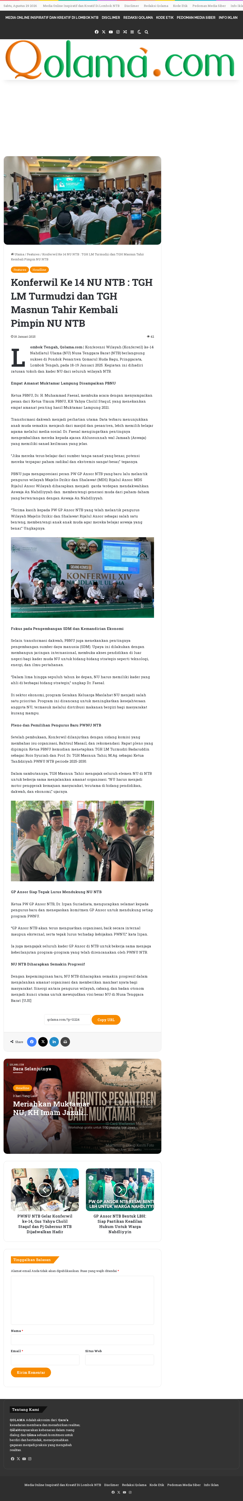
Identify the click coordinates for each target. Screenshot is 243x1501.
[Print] (65, 1042)
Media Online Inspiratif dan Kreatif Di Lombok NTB (81, 6)
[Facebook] (32, 1042)
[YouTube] (24, 1459)
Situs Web (93, 1351)
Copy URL (106, 1020)
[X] (43, 1042)
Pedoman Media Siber (209, 6)
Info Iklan (228, 17)
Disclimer (131, 6)
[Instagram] (30, 1459)
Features (33, 254)
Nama (17, 1331)
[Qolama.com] (121, 60)
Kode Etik (180, 6)
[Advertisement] (121, 120)
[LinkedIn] (54, 1042)
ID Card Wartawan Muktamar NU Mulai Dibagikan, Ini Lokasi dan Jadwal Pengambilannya (49, 1112)
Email (17, 1351)
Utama (19, 254)
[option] (82, 1106)
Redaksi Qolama (156, 6)
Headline (39, 270)
